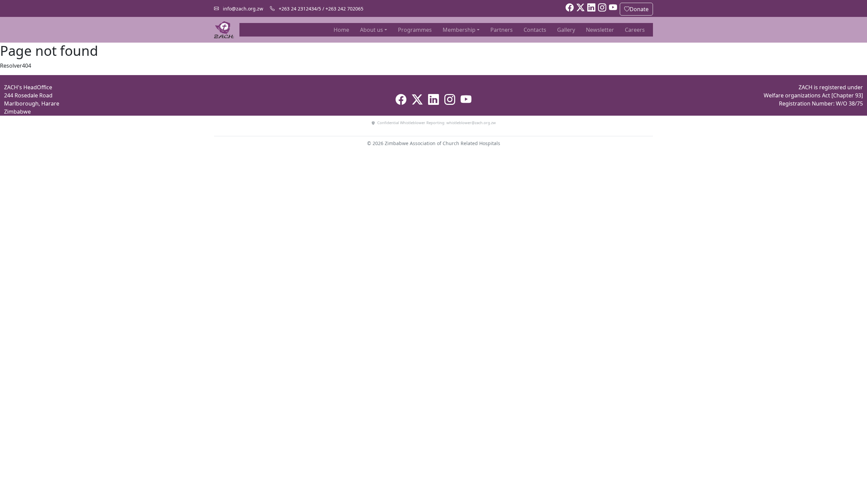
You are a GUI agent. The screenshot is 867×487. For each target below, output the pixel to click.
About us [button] (371, 29)
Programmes (415, 29)
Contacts (535, 29)
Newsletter (600, 29)
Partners (501, 29)
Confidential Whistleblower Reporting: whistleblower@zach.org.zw (436, 122)
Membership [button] (459, 29)
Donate (639, 9)
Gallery (566, 29)
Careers (635, 29)
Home (343, 29)
